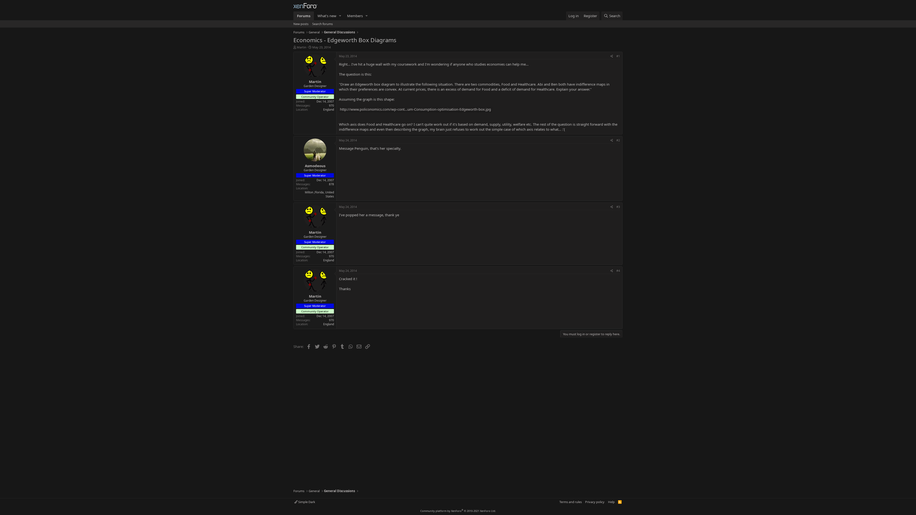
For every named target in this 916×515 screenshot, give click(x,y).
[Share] (612, 56)
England (328, 110)
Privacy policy (594, 502)
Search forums (322, 24)
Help (611, 502)
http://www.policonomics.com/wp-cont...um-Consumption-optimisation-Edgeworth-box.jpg (415, 109)
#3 (618, 207)
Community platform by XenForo (458, 511)
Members (355, 15)
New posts (300, 24)
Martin (301, 47)
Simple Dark (306, 502)
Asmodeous (315, 165)
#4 (618, 271)
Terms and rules (570, 502)
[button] (340, 15)
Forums (303, 15)
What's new (326, 15)
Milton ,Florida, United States (319, 194)
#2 (618, 140)
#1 (618, 56)
